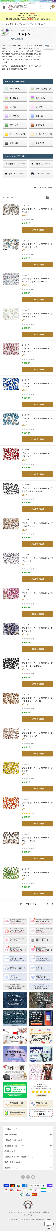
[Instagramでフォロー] (28, 1177)
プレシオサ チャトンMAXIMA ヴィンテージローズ (37, 734)
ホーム (4, 24)
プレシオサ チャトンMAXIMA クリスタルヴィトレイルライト (37, 280)
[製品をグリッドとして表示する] (52, 197)
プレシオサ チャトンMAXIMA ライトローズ (37, 350)
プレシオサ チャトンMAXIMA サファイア (37, 385)
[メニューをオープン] (4, 7)
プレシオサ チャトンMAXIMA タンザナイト (37, 629)
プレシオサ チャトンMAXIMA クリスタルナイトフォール (37, 490)
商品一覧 (13, 24)
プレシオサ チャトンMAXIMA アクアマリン (37, 420)
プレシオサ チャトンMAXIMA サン (37, 804)
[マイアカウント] (45, 7)
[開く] (40, 7)
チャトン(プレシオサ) (38, 24)
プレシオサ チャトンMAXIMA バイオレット (37, 559)
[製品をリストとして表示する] (47, 197)
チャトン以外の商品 (44, 187)
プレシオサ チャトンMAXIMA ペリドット (37, 874)
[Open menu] (49, 1224)
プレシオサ (23, 24)
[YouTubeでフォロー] (33, 1177)
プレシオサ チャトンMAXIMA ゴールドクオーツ (37, 524)
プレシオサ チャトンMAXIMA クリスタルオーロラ (37, 245)
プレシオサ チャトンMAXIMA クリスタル (37, 210)
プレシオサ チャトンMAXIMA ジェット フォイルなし (37, 664)
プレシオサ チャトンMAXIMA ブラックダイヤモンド (37, 839)
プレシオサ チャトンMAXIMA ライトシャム (37, 455)
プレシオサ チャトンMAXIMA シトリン (37, 769)
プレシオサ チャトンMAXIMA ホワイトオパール (37, 315)
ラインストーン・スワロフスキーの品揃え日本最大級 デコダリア (28, 1213)
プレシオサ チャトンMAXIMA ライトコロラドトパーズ (37, 699)
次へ (48, 904)
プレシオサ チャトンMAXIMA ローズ (37, 594)
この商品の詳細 (37, 229)
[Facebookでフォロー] (23, 1177)
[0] (51, 7)
